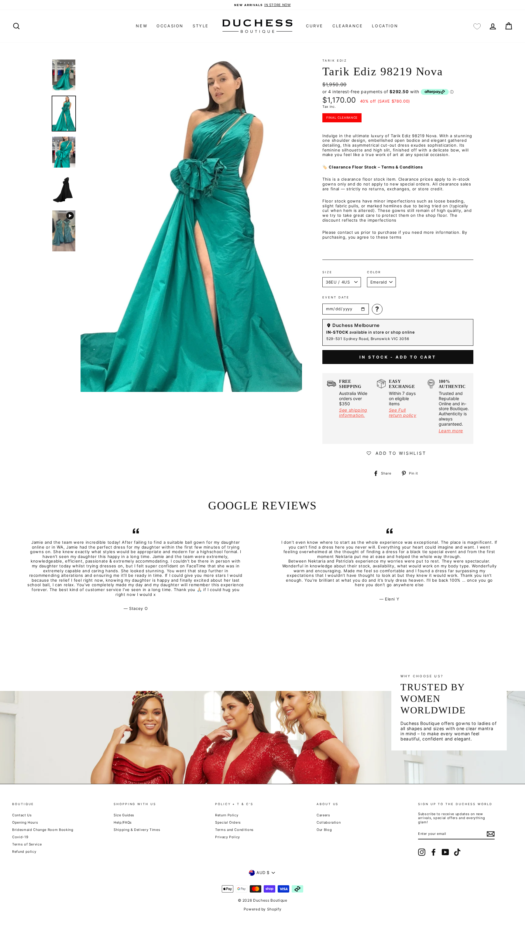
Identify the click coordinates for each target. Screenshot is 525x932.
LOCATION (385, 25)
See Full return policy (402, 412)
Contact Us (22, 815)
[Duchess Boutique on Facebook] (433, 852)
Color (374, 272)
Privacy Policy (227, 837)
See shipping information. (353, 412)
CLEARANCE (347, 25)
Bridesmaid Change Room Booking (43, 830)
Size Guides (124, 815)
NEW (141, 25)
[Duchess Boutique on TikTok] (457, 852)
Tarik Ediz (334, 60)
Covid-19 (20, 837)
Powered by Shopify (263, 909)
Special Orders (228, 822)
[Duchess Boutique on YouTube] (445, 852)
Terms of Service (27, 844)
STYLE (201, 25)
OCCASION (170, 25)
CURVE (314, 25)
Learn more (451, 430)
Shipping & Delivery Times (137, 830)
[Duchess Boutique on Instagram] (421, 852)
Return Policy (226, 815)
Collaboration (329, 822)
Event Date (335, 297)
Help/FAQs (123, 822)
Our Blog (324, 830)
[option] (262, 5)
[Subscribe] (491, 834)
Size (327, 272)
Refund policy (24, 851)
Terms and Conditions (234, 830)
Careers (323, 815)
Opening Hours (25, 822)
